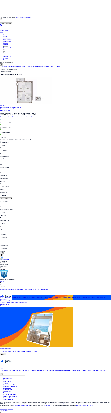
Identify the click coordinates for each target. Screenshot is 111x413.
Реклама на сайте (7, 389)
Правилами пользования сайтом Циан (34, 404)
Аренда (5, 35)
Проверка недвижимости (10, 396)
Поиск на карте (7, 381)
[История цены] (2, 253)
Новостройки (6, 38)
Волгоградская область (6, 116)
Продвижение (7, 391)
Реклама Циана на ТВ (9, 384)
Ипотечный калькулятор (9, 394)
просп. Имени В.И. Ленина (24, 116)
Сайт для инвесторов (8, 399)
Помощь (5, 393)
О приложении (4, 410)
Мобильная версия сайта (6, 409)
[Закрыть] (1, 19)
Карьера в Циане (7, 397)
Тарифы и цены (7, 388)
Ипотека (5, 43)
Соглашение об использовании (24, 17)
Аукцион (5, 383)
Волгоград (14, 116)
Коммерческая (7, 41)
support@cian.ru (48, 405)
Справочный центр (8, 378)
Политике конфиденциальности (21, 405)
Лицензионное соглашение (70, 404)
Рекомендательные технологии (84, 405)
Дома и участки (7, 39)
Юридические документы (10, 380)
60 (31, 116)
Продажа (5, 36)
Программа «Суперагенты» (10, 386)
